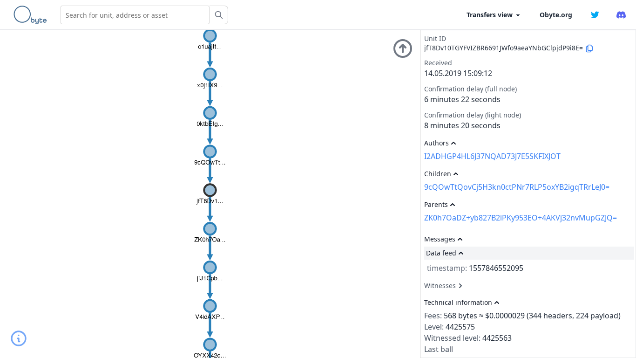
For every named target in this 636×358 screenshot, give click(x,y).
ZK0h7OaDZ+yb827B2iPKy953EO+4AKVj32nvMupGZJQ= (520, 218)
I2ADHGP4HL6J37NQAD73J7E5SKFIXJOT (492, 156)
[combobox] (135, 15)
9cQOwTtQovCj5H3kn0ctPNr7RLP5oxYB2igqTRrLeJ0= (516, 187)
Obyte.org (556, 14)
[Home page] (32, 15)
